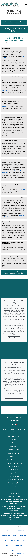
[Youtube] (16, 424)
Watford (7, 545)
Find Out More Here (14, 337)
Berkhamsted (7, 530)
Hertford (14, 550)
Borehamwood (6, 535)
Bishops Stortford (19, 530)
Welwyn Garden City (18, 545)
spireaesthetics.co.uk (19, 553)
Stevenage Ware (15, 540)
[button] (26, 4)
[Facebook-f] (12, 424)
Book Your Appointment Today (14, 397)
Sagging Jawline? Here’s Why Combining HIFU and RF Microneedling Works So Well (14, 516)
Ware (23, 540)
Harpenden (23, 535)
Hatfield (5, 540)
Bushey (15, 535)
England (9, 526)
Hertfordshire (17, 526)
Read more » (14, 503)
